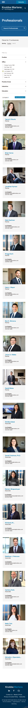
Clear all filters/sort (19, 97)
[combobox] (14, 28)
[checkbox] (14, 65)
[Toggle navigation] (3, 2)
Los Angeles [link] (5, 97)
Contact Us (9, 694)
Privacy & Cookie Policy (11, 697)
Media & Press (18, 694)
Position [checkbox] (9, 43)
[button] (25, 8)
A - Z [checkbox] (14, 43)
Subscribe (21, 2)
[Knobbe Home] (14, 687)
